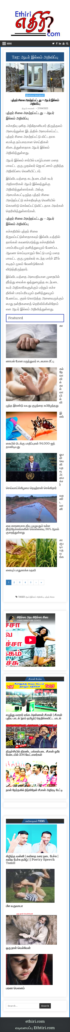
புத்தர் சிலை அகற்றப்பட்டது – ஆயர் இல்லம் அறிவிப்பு (35, 102)
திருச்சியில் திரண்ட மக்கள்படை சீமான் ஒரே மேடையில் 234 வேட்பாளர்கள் (33, 753)
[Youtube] (64, 43)
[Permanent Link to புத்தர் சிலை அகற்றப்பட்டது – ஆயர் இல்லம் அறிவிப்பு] (35, 77)
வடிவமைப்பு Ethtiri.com (35, 1028)
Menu (9, 43)
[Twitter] (53, 43)
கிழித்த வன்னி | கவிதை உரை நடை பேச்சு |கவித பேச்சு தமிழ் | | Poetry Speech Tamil (32, 860)
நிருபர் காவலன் (28, 108)
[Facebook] (56, 43)
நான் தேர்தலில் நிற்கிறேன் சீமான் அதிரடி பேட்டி (34, 790)
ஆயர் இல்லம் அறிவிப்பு (34, 597)
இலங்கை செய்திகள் (35, 95)
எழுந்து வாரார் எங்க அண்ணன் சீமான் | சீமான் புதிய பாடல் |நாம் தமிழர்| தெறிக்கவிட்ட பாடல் (34, 716)
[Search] (67, 43)
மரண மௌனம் (15, 988)
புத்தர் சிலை (50, 597)
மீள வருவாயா (14, 906)
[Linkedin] (60, 43)
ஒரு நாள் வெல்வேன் (18, 948)
